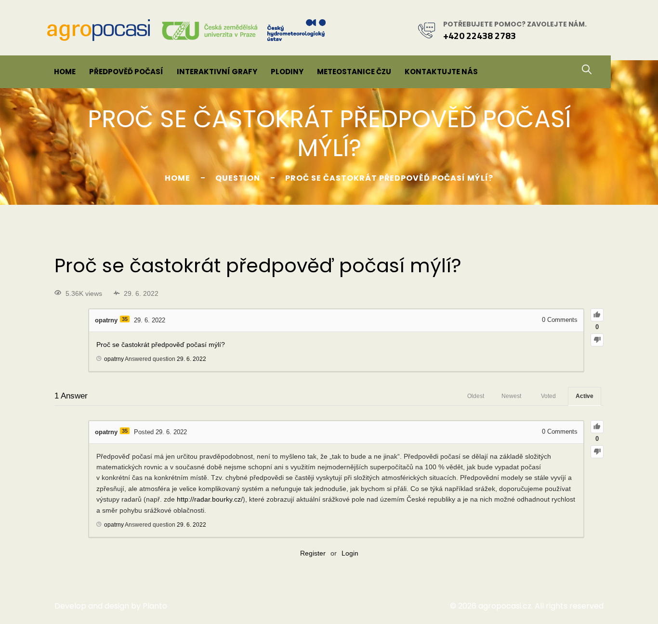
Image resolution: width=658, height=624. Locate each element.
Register (313, 553)
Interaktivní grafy (217, 71)
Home (65, 71)
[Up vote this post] (597, 314)
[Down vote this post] (597, 339)
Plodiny (287, 71)
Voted (548, 396)
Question (237, 178)
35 (125, 319)
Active (584, 396)
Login (350, 553)
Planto (155, 605)
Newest (511, 396)
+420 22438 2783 (479, 35)
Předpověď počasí (126, 71)
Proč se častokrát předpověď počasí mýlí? (160, 344)
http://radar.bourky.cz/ (210, 499)
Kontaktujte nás (441, 71)
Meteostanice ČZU (354, 71)
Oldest (475, 396)
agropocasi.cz (504, 605)
